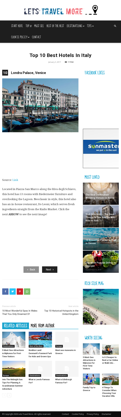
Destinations (74, 26)
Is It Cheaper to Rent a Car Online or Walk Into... (110, 360)
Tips (89, 26)
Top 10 (29, 26)
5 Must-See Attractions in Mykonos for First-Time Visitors (13, 353)
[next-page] (9, 395)
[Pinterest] (20, 291)
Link (15, 180)
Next (48, 269)
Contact (36, 37)
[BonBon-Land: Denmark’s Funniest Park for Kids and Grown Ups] (40, 340)
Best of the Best (55, 26)
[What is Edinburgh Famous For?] (66, 369)
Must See (39, 26)
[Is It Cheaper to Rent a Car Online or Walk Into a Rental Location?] (110, 349)
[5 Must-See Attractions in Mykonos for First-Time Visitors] (13, 340)
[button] (115, 26)
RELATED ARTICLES (15, 326)
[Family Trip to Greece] (91, 379)
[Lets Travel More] (60, 10)
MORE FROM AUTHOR (42, 326)
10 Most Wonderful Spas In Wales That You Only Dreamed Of (19, 312)
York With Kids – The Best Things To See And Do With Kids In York (100, 217)
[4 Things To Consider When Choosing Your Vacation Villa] (110, 379)
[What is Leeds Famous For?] (40, 369)
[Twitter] (12, 291)
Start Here (17, 26)
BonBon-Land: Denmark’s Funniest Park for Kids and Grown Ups (40, 353)
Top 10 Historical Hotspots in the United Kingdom (61, 312)
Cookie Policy (19, 37)
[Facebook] (5, 291)
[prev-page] (4, 395)
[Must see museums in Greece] (66, 340)
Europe (59, 346)
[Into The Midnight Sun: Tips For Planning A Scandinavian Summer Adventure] (13, 369)
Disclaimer (106, 414)
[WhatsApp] (27, 291)
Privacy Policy (93, 414)
